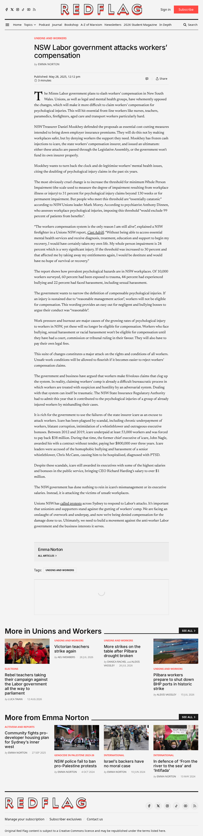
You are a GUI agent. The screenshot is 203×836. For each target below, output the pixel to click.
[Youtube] (29, 9)
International (114, 755)
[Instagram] (17, 9)
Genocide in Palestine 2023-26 (74, 755)
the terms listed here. (151, 831)
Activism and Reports (19, 727)
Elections (11, 669)
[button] (28, 25)
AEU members (66, 657)
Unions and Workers (50, 38)
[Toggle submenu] (34, 24)
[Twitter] (12, 9)
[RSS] (34, 9)
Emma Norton (48, 64)
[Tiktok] (23, 9)
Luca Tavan (15, 699)
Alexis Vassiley (166, 694)
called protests (71, 503)
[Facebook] (6, 9)
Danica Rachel (116, 661)
